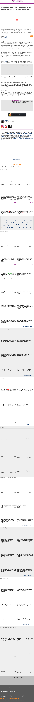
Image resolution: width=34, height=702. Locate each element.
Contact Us (2, 700)
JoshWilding (3, 35)
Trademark (2, 687)
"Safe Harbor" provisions (27, 133)
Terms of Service (22, 135)
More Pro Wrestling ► (29, 674)
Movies (15, 249)
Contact (5, 687)
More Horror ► (31, 475)
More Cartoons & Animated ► (28, 525)
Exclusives (18, 3)
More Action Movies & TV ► (28, 624)
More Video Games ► (29, 424)
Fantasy (16, 3)
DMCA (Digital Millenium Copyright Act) (13, 133)
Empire (6, 61)
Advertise (8, 687)
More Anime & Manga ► (29, 375)
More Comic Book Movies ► (28, 326)
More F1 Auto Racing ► (29, 575)
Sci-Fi (13, 3)
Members (22, 3)
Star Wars (6, 36)
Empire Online (5, 37)
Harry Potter (31, 249)
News (11, 3)
